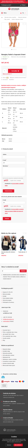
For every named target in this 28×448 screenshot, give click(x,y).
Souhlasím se (14, 184)
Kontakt (4, 296)
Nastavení (9, 444)
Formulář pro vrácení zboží (9, 361)
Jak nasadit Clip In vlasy (8, 334)
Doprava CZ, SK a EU (8, 292)
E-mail (5, 160)
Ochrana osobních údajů (8, 363)
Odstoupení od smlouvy (8, 302)
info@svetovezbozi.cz (8, 319)
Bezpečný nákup (7, 349)
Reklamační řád (6, 357)
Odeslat (7, 218)
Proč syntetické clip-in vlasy (9, 336)
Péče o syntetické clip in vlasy (10, 332)
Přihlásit (23, 5)
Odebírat (23, 271)
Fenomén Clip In (6, 330)
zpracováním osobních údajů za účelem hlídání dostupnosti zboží (14, 211)
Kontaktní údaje (6, 351)
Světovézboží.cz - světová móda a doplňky (14, 9)
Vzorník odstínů (6, 338)
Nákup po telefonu (7, 73)
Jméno (4, 154)
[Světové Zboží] (1, 17)
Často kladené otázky (8, 298)
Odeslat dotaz (8, 191)
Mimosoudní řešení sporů (9, 365)
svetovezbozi (6, 321)
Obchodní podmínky (7, 353)
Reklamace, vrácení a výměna (10, 359)
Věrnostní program (7, 300)
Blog (4, 340)
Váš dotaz (5, 166)
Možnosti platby (6, 294)
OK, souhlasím (18, 444)
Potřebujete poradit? (6, 5)
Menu (5, 13)
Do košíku (14, 71)
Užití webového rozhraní (8, 355)
